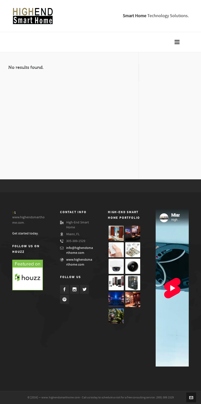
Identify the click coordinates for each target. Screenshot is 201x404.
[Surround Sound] (116, 283)
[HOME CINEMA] (132, 299)
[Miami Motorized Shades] (116, 233)
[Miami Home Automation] (132, 233)
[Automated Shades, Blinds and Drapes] (132, 283)
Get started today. (25, 233)
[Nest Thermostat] (132, 266)
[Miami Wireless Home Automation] (132, 249)
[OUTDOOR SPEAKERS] (116, 316)
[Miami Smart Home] (116, 266)
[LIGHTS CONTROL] (116, 249)
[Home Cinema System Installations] (116, 299)
